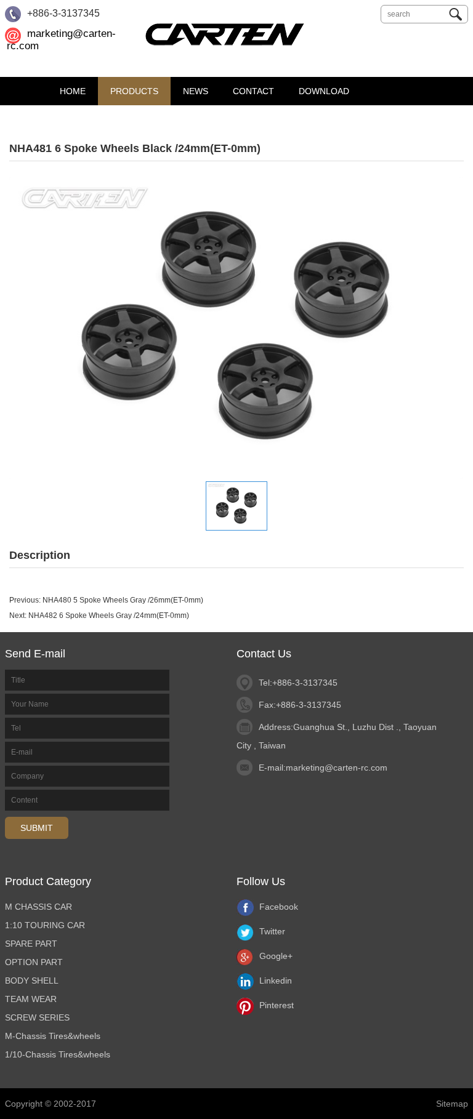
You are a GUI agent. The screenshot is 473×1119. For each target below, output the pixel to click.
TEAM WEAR (31, 999)
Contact (253, 91)
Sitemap (452, 1104)
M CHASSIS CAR (38, 907)
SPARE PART (31, 944)
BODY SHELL (32, 980)
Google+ (275, 956)
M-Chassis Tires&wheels (52, 1036)
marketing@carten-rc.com (336, 767)
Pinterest (275, 1005)
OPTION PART (34, 962)
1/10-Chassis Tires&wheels (57, 1054)
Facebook (277, 907)
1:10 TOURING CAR (45, 925)
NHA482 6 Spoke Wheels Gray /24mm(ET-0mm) (108, 615)
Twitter (271, 931)
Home (73, 91)
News (195, 91)
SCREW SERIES (37, 1017)
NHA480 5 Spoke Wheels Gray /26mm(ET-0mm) (122, 600)
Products (134, 91)
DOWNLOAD (324, 91)
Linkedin (274, 980)
